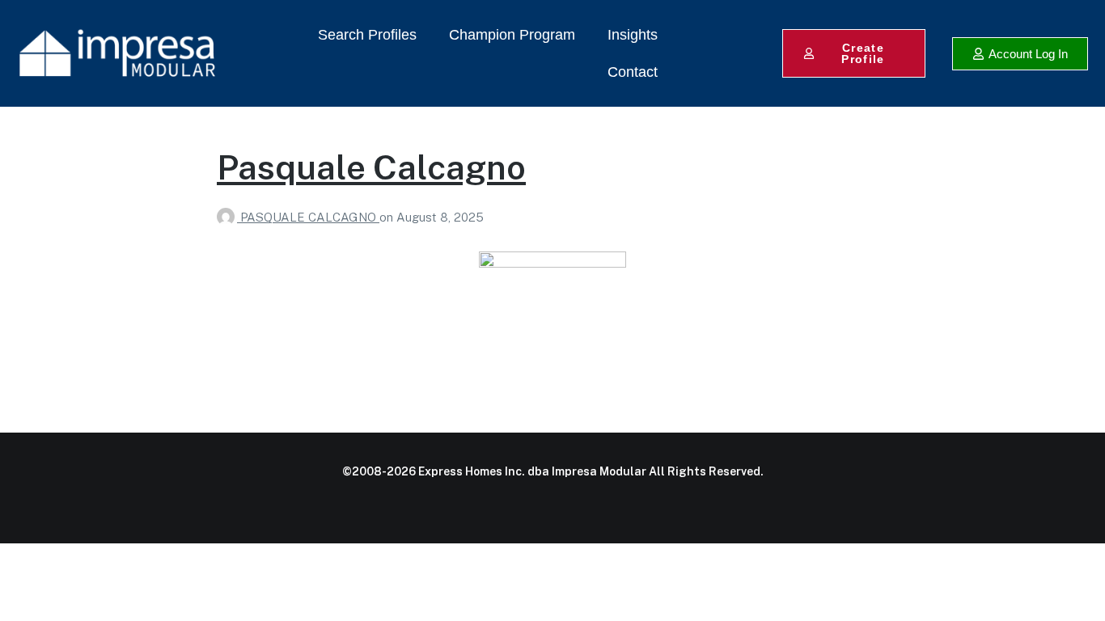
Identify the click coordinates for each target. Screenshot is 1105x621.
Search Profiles (367, 35)
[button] (1020, 53)
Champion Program (512, 35)
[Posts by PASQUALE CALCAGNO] (228, 217)
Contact (633, 72)
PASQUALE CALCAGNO (309, 217)
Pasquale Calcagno (371, 167)
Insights (633, 35)
